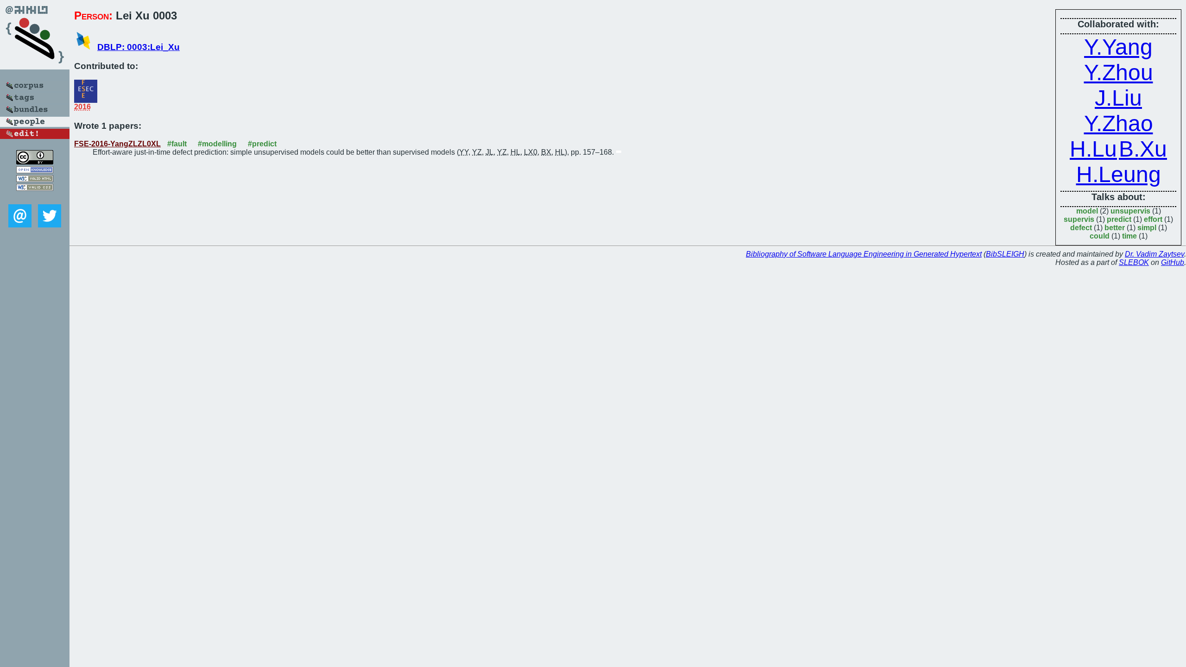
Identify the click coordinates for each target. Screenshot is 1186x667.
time (1129, 236)
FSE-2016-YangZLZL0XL (117, 144)
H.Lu (1093, 149)
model (1087, 211)
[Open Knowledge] (34, 171)
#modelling (217, 144)
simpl (1146, 228)
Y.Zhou (1118, 72)
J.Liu (1118, 98)
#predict (262, 144)
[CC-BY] (34, 162)
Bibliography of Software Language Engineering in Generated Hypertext (864, 254)
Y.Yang (1118, 47)
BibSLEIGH (1005, 254)
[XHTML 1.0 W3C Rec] (34, 179)
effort (1153, 219)
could (1100, 236)
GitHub (1172, 262)
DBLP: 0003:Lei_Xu (138, 47)
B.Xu (1143, 149)
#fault (177, 144)
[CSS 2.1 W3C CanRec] (34, 197)
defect (1081, 228)
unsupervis (1130, 211)
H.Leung (1118, 174)
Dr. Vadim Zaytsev (1154, 254)
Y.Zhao (1118, 123)
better (1114, 228)
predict (1119, 219)
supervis (1079, 219)
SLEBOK (1134, 262)
